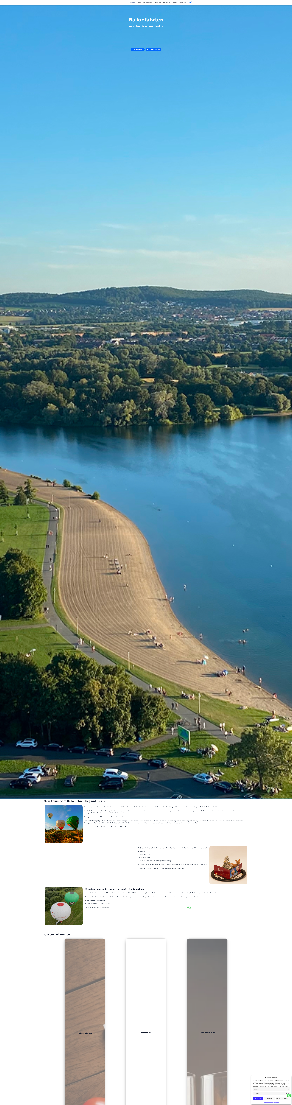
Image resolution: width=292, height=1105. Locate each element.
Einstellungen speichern (282, 1098)
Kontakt (174, 2)
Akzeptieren (258, 1098)
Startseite (132, 2)
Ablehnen (269, 1098)
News (139, 2)
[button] (289, 1077)
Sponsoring (166, 2)
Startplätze (158, 2)
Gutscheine (182, 2)
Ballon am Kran (147, 2)
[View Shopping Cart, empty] (190, 2)
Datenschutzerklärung (269, 1102)
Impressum (276, 1102)
